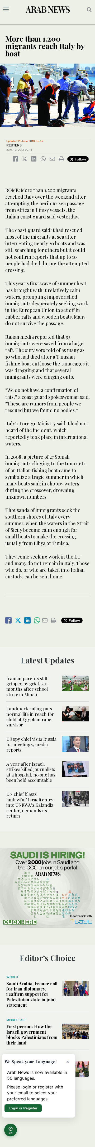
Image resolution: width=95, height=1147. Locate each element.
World (12, 977)
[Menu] (6, 9)
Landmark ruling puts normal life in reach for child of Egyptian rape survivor (30, 717)
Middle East (16, 1020)
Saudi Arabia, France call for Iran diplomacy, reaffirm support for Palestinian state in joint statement (32, 994)
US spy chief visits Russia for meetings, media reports (31, 744)
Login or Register (23, 1108)
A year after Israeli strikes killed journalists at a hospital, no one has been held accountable (30, 772)
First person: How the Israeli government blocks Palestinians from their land (32, 1034)
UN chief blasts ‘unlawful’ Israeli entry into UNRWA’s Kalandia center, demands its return (29, 805)
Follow (80, 159)
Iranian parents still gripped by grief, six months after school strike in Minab (27, 686)
